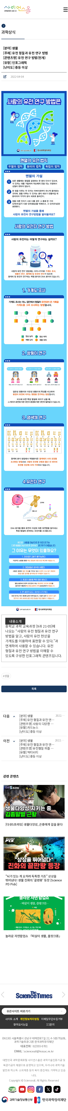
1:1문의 (50, 1024)
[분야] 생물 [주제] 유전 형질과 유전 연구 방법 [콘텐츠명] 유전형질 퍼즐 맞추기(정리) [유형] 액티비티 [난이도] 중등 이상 (37, 748)
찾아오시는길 (20, 1024)
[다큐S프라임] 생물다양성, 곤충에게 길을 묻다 (34, 824)
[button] (2, 995)
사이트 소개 (11, 1019)
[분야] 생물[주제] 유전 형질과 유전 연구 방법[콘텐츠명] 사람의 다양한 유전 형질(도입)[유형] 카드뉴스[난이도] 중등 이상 (37, 723)
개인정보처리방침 (29, 1019)
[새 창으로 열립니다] (22, 1087)
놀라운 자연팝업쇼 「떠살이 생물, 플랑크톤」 (33, 936)
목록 (34, 689)
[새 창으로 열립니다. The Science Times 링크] (34, 993)
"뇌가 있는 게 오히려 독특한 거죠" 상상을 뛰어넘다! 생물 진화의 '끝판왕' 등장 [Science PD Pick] (33, 880)
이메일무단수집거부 (52, 1019)
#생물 (6, 676)
